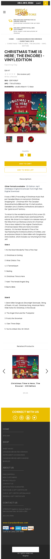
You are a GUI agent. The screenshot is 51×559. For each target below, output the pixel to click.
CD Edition (30, 186)
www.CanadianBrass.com (15, 522)
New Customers (10, 477)
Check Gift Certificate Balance (16, 493)
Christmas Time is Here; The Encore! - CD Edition (25, 384)
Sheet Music (8, 449)
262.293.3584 (25, 3)
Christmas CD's (27, 41)
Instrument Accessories (14, 455)
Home (11, 39)
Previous (4, 371)
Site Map (6, 436)
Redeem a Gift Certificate (14, 496)
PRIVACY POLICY (9, 480)
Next (47, 371)
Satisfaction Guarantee (13, 487)
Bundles (6, 461)
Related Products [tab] (25, 346)
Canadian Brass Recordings (29, 39)
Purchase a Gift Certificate (15, 490)
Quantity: (25, 151)
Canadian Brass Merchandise (16, 458)
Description (25, 179)
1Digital (26, 556)
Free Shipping (9, 474)
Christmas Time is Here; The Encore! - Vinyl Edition (26, 44)
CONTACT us (8, 484)
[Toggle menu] (4, 12)
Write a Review (11, 76)
